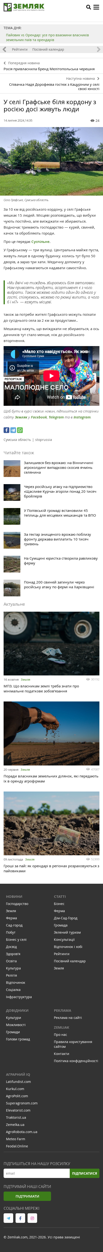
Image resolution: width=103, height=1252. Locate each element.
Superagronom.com (22, 1103)
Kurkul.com (15, 1088)
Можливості (16, 1024)
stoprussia (43, 439)
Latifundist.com (18, 1081)
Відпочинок (15, 982)
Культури (13, 1017)
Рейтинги (20, 49)
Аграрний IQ (18, 1074)
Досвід (11, 946)
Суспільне (40, 241)
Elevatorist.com (18, 1110)
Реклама (62, 1010)
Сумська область (17, 439)
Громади (13, 1032)
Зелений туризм (67, 932)
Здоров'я (13, 954)
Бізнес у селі (16, 939)
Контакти (61, 1053)
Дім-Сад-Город (65, 918)
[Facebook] (6, 430)
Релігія (11, 975)
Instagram (82, 417)
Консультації (64, 939)
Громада (61, 925)
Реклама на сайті (68, 1017)
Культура (13, 968)
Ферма (11, 918)
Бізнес (59, 903)
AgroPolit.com (17, 1096)
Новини (14, 896)
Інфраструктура (19, 997)
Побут (11, 932)
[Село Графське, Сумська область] (51, 161)
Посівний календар (48, 49)
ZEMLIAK (61, 1027)
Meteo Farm (15, 1139)
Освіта (11, 961)
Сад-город (14, 925)
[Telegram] (13, 430)
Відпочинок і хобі (68, 946)
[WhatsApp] (20, 430)
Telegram (56, 417)
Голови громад (18, 1039)
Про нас (60, 1034)
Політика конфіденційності (76, 1061)
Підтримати (27, 1196)
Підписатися (84, 1173)
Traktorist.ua (16, 1117)
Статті (60, 896)
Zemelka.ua (15, 1124)
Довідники (17, 1010)
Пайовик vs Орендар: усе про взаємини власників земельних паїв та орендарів (47, 37)
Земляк (21, 417)
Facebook (39, 417)
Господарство (17, 903)
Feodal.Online (17, 1146)
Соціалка (13, 989)
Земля (25, 679)
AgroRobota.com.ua (21, 1131)
